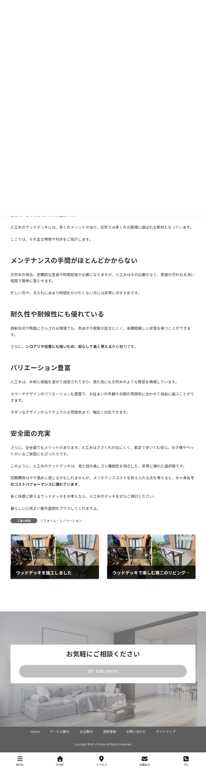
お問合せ (144, 764)
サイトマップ (165, 731)
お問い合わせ (136, 731)
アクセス (101, 764)
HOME (60, 764)
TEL (186, 764)
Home (35, 731)
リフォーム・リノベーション (61, 520)
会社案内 (86, 731)
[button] (103, 671)
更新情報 (109, 731)
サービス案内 (59, 731)
